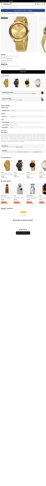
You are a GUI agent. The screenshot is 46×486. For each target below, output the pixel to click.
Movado (9, 13)
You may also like (5, 75)
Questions (10, 208)
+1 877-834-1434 (20, 151)
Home (2, 13)
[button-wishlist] (42, 4)
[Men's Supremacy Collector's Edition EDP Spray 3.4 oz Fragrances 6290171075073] (24, 184)
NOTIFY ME (23, 71)
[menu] (1, 4)
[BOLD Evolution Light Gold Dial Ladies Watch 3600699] (43, 18)
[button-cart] (44, 4)
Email (25, 151)
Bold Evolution (13, 13)
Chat (27, 151)
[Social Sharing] (40, 18)
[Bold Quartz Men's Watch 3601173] (24, 161)
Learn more (34, 93)
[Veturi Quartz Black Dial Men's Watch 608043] (37, 161)
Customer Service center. (37, 151)
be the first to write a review (23, 232)
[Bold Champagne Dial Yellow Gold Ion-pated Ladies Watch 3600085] (12, 161)
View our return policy (19, 146)
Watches (5, 13)
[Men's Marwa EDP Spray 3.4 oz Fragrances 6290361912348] (37, 184)
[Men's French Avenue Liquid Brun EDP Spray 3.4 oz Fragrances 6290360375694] (12, 184)
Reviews (3, 208)
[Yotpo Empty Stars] (3, 58)
